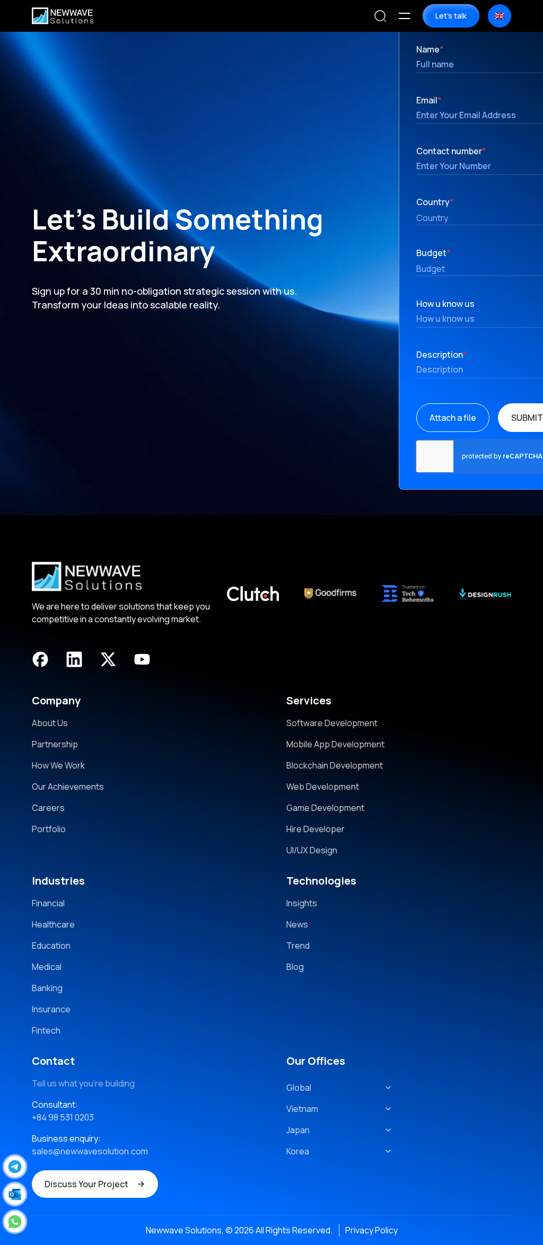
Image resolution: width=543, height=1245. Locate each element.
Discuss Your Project (86, 1184)
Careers (48, 808)
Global (298, 1087)
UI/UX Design (311, 850)
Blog (295, 967)
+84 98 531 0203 (63, 1117)
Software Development (332, 723)
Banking (47, 988)
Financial (48, 903)
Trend (298, 945)
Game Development (325, 808)
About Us (50, 723)
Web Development (322, 786)
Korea (297, 1151)
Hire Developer (315, 829)
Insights (301, 903)
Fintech (46, 1030)
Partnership (55, 744)
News (297, 924)
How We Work (58, 765)
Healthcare (53, 924)
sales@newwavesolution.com (90, 1151)
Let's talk (451, 16)
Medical (47, 967)
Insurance (51, 1009)
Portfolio (49, 829)
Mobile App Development (335, 744)
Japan (298, 1130)
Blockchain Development (334, 765)
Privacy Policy (371, 1230)
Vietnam (302, 1109)
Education (51, 945)
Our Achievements (68, 786)
